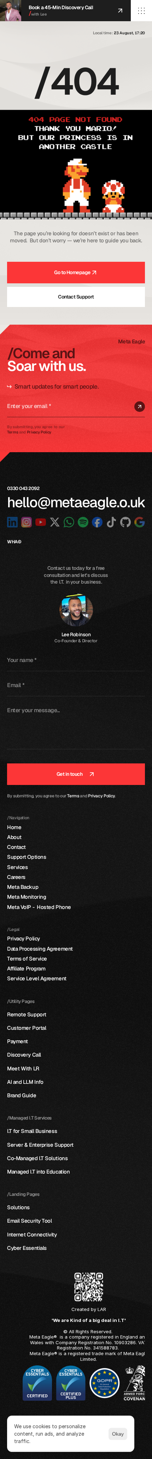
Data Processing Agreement (40, 948)
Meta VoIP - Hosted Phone (39, 907)
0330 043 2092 (23, 488)
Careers (16, 877)
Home (14, 827)
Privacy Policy (101, 796)
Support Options (26, 856)
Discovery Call (24, 1054)
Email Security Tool (29, 1220)
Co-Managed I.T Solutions (37, 1158)
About (14, 837)
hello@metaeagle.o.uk (76, 502)
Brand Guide (21, 1095)
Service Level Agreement (36, 978)
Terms (73, 796)
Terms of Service (27, 958)
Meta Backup (22, 887)
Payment (17, 1041)
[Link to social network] (12, 522)
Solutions (18, 1207)
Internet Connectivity (32, 1234)
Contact (16, 847)
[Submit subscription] (139, 406)
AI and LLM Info (25, 1082)
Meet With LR (23, 1068)
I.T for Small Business (32, 1131)
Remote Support (26, 1014)
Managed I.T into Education (38, 1171)
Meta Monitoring (26, 896)
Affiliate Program (26, 968)
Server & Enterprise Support (40, 1144)
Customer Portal (26, 1027)
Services (17, 867)
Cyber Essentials (27, 1248)
